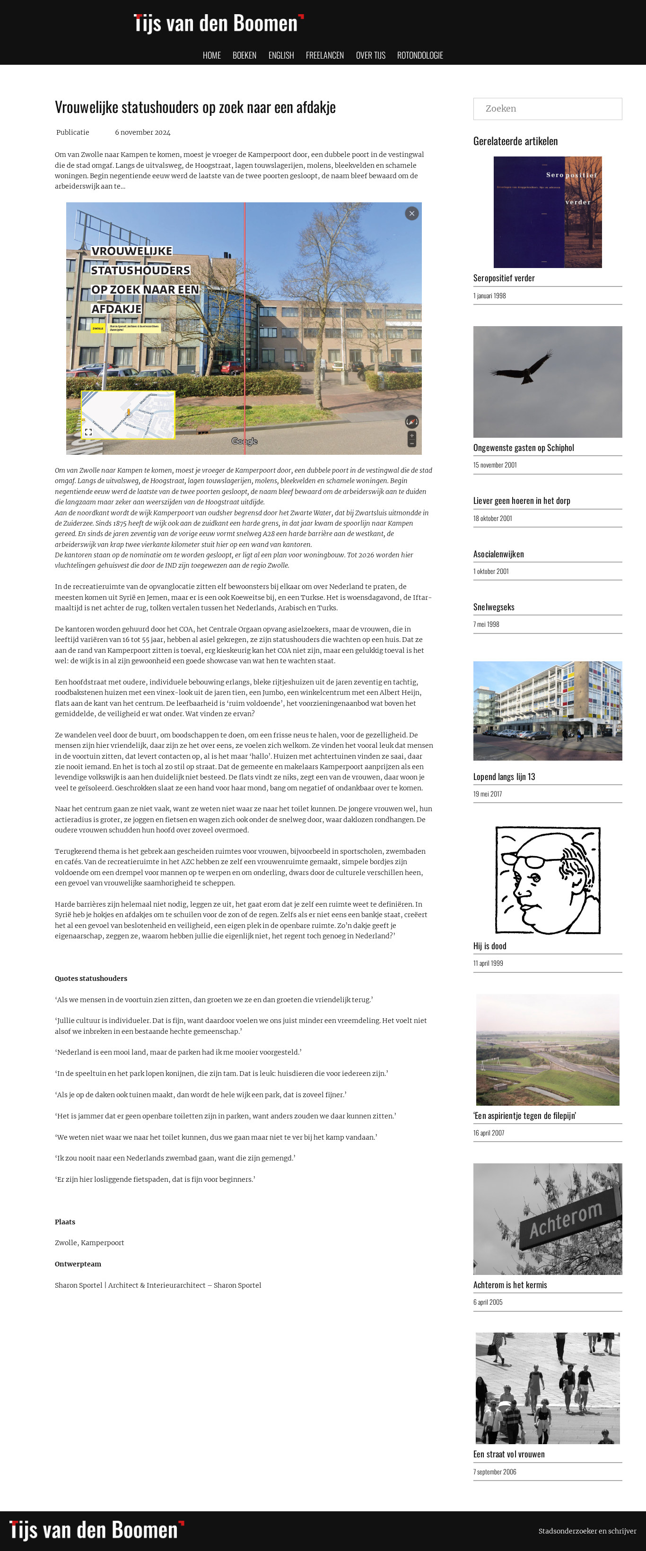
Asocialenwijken (498, 553)
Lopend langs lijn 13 (504, 776)
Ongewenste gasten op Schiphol (523, 447)
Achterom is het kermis (510, 1284)
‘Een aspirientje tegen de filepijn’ (524, 1115)
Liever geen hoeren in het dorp (521, 500)
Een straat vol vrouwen (509, 1453)
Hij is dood (489, 945)
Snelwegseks (494, 606)
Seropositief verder (504, 277)
